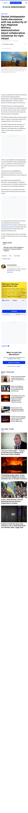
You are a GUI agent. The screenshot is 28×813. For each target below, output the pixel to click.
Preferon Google (8, 44)
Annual (15, 300)
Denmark (4, 255)
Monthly (7, 300)
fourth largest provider (7, 227)
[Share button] (25, 44)
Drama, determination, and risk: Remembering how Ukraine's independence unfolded (12, 501)
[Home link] (14, 7)
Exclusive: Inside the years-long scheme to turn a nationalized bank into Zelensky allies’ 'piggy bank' (13, 525)
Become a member (14, 362)
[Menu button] (26, 2)
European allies (6, 258)
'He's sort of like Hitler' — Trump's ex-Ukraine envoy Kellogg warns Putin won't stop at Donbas (13, 452)
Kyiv (10, 255)
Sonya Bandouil (7, 48)
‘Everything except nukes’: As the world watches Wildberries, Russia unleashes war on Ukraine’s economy (14, 476)
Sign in (19, 366)
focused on (10, 106)
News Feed (4, 13)
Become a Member (16, 2)
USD (23, 300)
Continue (14, 311)
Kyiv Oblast (17, 255)
